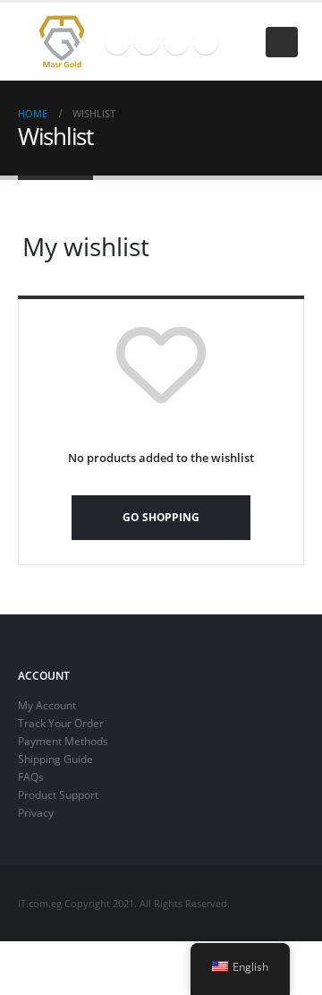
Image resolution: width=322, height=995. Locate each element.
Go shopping (161, 517)
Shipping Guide (55, 758)
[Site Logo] (61, 42)
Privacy (36, 812)
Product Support (58, 794)
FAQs (31, 776)
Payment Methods (63, 740)
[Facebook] (117, 42)
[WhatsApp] (205, 42)
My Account (47, 705)
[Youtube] (146, 42)
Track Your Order (61, 723)
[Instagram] (176, 42)
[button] (282, 42)
